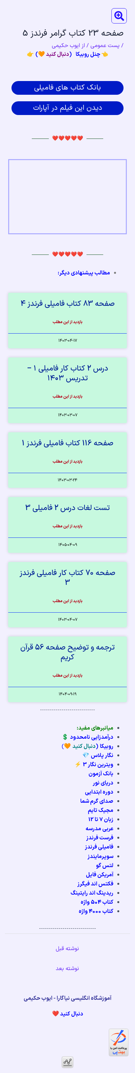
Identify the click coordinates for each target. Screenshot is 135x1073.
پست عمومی (105, 45)
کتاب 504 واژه (97, 902)
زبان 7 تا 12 (100, 820)
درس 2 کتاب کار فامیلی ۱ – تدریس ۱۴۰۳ (67, 373)
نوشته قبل (67, 949)
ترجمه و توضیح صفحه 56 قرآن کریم (67, 652)
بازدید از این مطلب (68, 322)
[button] (119, 16)
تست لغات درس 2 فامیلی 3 (67, 508)
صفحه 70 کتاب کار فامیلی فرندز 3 (67, 578)
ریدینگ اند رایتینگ (91, 893)
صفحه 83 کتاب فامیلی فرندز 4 (68, 304)
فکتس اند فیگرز (95, 884)
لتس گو (104, 866)
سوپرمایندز (100, 856)
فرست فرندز (99, 838)
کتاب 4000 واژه (96, 911)
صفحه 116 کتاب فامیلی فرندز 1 (67, 443)
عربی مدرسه (99, 829)
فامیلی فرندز (99, 847)
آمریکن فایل (99, 875)
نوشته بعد (67, 969)
